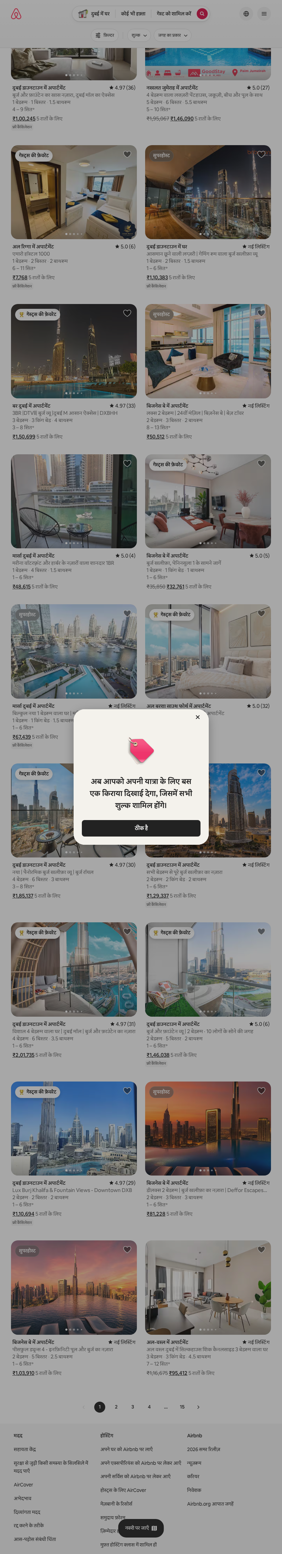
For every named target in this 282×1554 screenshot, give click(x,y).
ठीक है (141, 828)
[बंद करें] (197, 717)
